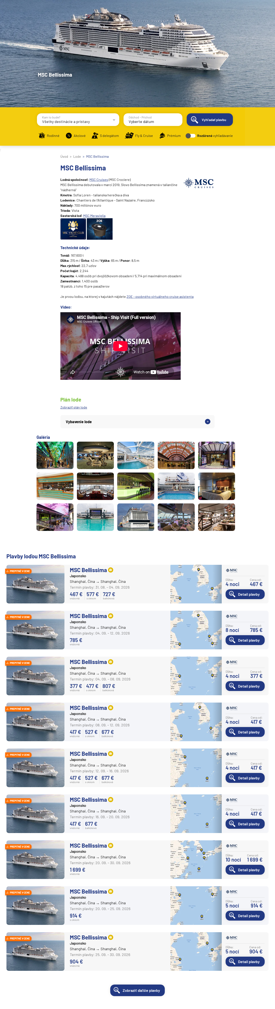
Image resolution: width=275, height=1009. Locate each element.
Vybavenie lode (79, 421)
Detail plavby (249, 594)
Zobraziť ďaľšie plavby (141, 990)
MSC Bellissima (88, 570)
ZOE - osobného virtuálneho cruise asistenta (160, 296)
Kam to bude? (51, 117)
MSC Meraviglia (94, 216)
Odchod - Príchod (140, 117)
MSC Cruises (98, 179)
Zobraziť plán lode (73, 407)
